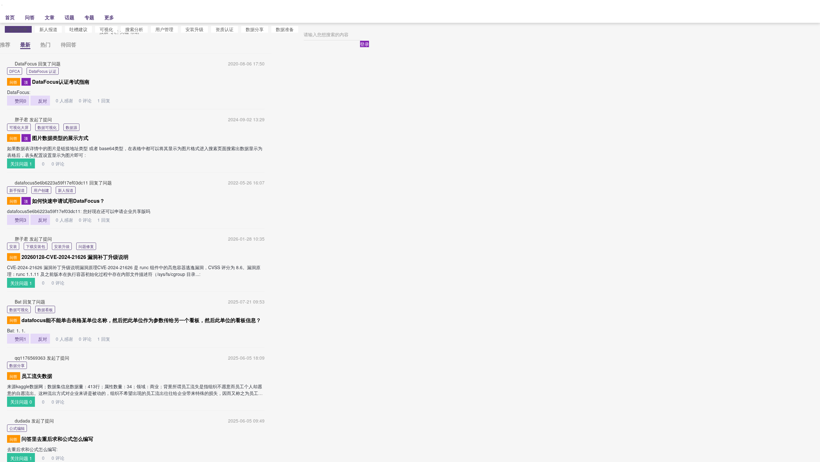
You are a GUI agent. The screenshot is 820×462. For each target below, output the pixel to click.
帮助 (134, 37)
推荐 (5, 44)
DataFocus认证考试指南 (60, 81)
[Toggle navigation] (63, 7)
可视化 (106, 29)
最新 (25, 44)
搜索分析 (134, 29)
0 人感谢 (62, 100)
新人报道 (48, 29)
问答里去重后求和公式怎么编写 (57, 438)
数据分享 (255, 29)
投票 (103, 37)
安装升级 (194, 29)
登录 (364, 50)
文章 (49, 23)
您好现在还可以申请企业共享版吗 (116, 211)
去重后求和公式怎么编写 (31, 449)
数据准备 (285, 29)
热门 (45, 44)
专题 (89, 23)
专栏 (114, 37)
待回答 (68, 44)
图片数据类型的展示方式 (60, 137)
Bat (18, 301)
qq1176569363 (30, 358)
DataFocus (26, 63)
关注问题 (21, 163)
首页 (10, 23)
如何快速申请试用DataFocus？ (68, 200)
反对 (40, 100)
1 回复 (103, 100)
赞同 (18, 100)
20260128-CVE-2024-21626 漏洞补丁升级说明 (74, 257)
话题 (69, 23)
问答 (30, 23)
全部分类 (18, 29)
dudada (22, 420)
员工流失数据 (36, 376)
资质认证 (225, 29)
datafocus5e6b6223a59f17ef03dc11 (51, 182)
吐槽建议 (78, 29)
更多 (109, 23)
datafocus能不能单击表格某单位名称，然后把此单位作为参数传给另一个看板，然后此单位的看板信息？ (141, 320)
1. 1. (21, 330)
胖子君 (21, 119)
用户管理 (164, 29)
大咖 (124, 37)
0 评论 (83, 100)
